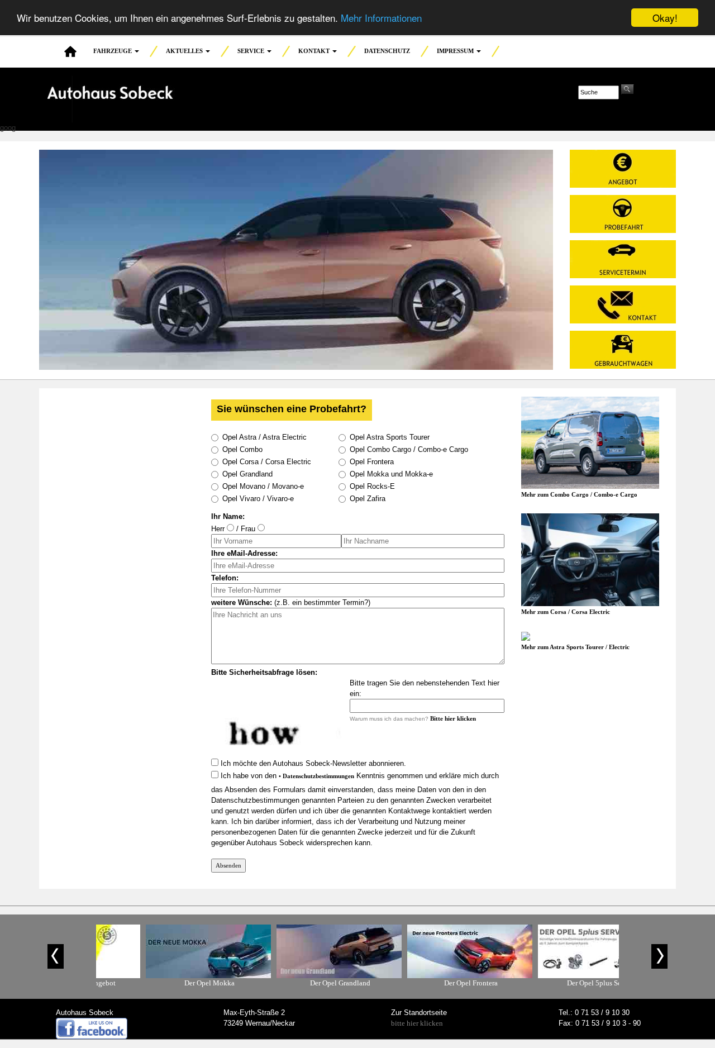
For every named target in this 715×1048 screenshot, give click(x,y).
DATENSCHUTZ (387, 50)
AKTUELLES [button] (185, 50)
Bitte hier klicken (453, 718)
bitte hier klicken (417, 1023)
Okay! (665, 18)
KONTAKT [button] (314, 50)
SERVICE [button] (251, 50)
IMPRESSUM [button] (456, 50)
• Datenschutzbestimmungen (316, 776)
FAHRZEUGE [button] (113, 50)
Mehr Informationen (381, 18)
